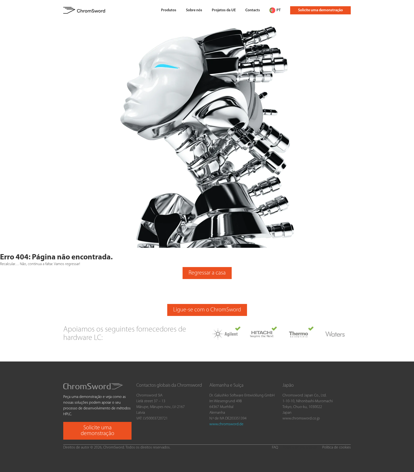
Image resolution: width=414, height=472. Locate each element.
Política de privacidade (300, 447)
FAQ (275, 447)
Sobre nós (194, 10)
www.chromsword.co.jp (301, 418)
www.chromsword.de (226, 424)
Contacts (252, 10)
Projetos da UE (224, 10)
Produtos (168, 10)
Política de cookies (336, 447)
